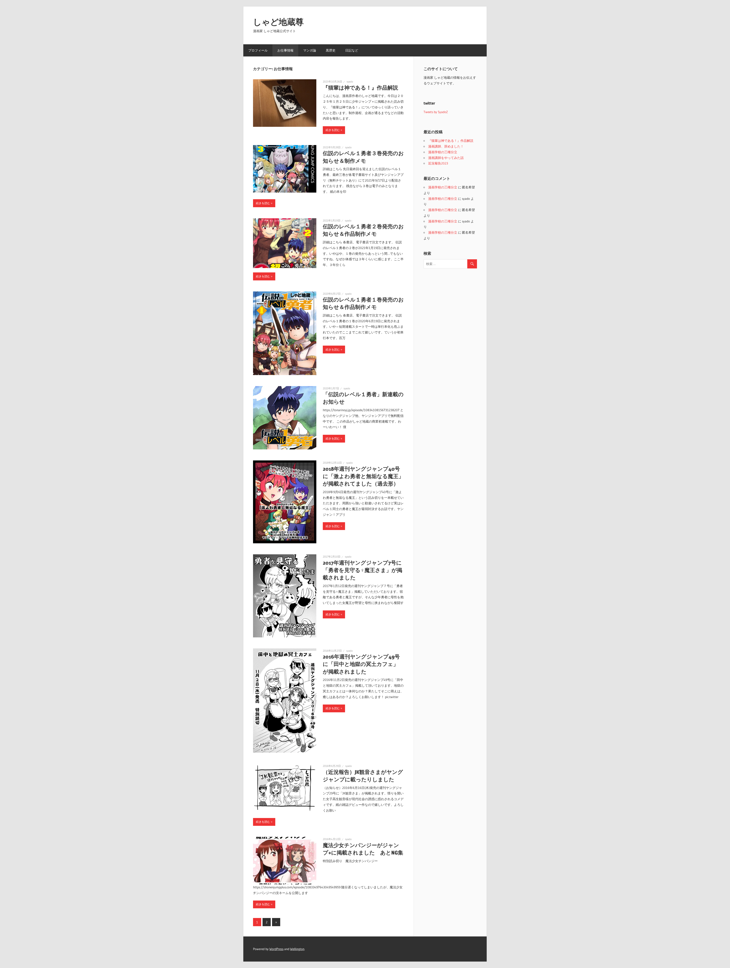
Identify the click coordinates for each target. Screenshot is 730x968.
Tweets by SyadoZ (436, 112)
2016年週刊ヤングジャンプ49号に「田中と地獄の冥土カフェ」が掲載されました (361, 664)
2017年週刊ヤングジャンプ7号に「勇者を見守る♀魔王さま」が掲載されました (362, 570)
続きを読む (333, 130)
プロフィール (258, 50)
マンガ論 (309, 50)
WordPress (276, 949)
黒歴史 (331, 50)
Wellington (297, 949)
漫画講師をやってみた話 (446, 158)
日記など (351, 50)
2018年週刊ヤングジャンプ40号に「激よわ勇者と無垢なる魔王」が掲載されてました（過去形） (363, 476)
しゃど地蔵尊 (278, 22)
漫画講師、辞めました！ (446, 146)
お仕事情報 (285, 50)
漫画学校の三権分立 (442, 152)
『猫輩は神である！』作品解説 (360, 87)
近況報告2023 (438, 163)
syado (350, 81)
